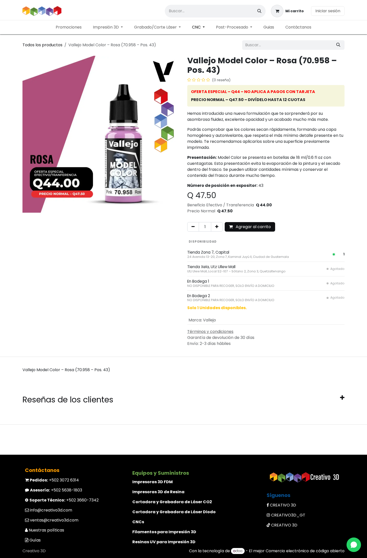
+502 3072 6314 (54, 480)
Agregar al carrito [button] (253, 227)
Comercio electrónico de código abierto (305, 551)
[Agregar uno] (217, 227)
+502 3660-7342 (64, 500)
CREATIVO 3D (283, 505)
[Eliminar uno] (193, 227)
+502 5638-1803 (56, 490)
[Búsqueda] (259, 11)
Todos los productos (42, 45)
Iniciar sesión (327, 11)
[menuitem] (69, 27)
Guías (35, 540)
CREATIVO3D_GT (288, 515)
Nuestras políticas (46, 530)
